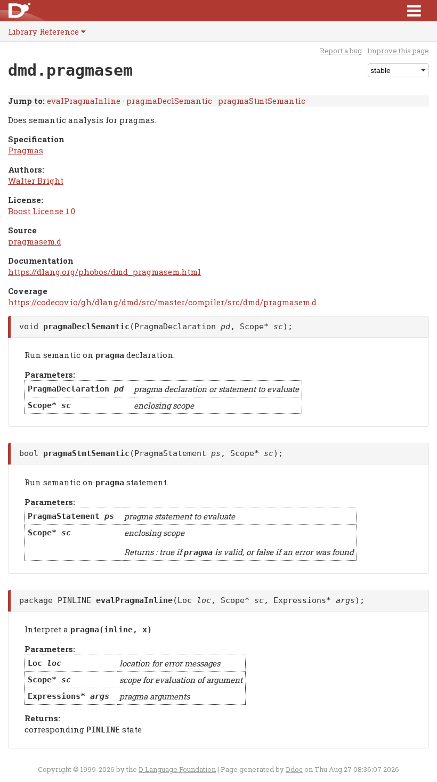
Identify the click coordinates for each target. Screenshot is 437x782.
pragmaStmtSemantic (261, 100)
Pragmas (25, 150)
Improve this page (398, 50)
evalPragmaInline (83, 100)
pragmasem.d (34, 241)
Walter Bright (35, 180)
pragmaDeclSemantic (169, 100)
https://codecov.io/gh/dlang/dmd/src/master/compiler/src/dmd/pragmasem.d (162, 302)
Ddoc (294, 769)
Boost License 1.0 (41, 211)
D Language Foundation (177, 769)
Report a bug (341, 50)
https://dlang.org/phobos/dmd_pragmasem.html (104, 271)
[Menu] (414, 10)
